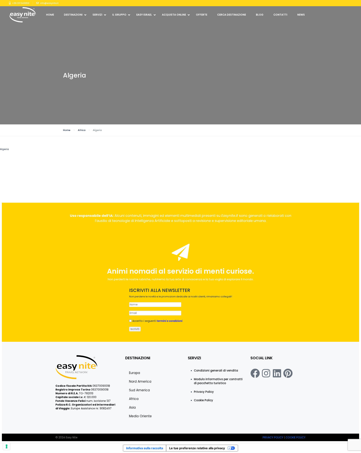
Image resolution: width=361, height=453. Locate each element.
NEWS (301, 15)
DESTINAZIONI (73, 15)
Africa (81, 130)
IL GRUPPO (119, 15)
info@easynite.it (49, 3)
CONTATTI (280, 15)
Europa (134, 373)
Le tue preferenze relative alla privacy (197, 448)
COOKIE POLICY (296, 437)
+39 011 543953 (20, 3)
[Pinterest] (288, 373)
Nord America (140, 381)
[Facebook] (255, 373)
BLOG (259, 15)
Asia (132, 407)
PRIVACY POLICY (273, 437)
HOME (50, 15)
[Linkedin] (277, 373)
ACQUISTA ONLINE (174, 15)
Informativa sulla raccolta (144, 448)
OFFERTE (201, 15)
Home (66, 130)
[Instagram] (266, 373)
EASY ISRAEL (144, 15)
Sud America (139, 390)
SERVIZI (97, 15)
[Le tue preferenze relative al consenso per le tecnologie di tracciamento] (6, 446)
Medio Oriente (140, 416)
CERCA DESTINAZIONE (231, 15)
